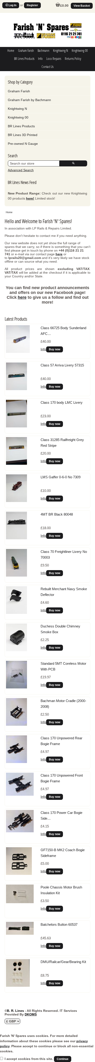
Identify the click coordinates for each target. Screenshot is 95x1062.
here (59, 254)
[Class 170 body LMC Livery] (16, 426)
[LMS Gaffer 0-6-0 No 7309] (16, 501)
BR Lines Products (24, 58)
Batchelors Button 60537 (59, 924)
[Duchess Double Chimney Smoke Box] (16, 650)
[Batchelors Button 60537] (20, 933)
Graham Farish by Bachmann (29, 100)
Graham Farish (26, 50)
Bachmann (43, 50)
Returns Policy (73, 58)
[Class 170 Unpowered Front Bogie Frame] (20, 794)
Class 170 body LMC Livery (62, 402)
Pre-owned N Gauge (23, 143)
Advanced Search (21, 170)
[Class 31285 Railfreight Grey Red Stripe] (16, 463)
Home (10, 50)
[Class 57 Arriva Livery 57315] (16, 389)
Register (32, 5)
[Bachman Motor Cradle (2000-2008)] (16, 724)
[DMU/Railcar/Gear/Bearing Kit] (18, 985)
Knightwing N (60, 50)
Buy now (54, 349)
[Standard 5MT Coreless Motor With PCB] (16, 687)
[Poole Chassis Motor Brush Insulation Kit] (20, 902)
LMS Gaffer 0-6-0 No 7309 (60, 477)
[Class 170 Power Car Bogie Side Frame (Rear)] (20, 831)
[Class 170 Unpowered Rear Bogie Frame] (16, 762)
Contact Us (47, 66)
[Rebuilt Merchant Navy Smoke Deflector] (16, 613)
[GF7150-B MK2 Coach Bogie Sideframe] (19, 874)
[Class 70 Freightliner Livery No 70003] (16, 575)
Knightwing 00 (80, 50)
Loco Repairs (53, 58)
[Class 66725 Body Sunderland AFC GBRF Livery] (18, 352)
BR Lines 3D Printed (22, 135)
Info (40, 58)
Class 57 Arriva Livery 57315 (62, 365)
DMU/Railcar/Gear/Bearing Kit (63, 962)
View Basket (82, 5)
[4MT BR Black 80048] (16, 538)
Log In (12, 5)
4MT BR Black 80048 (57, 514)
